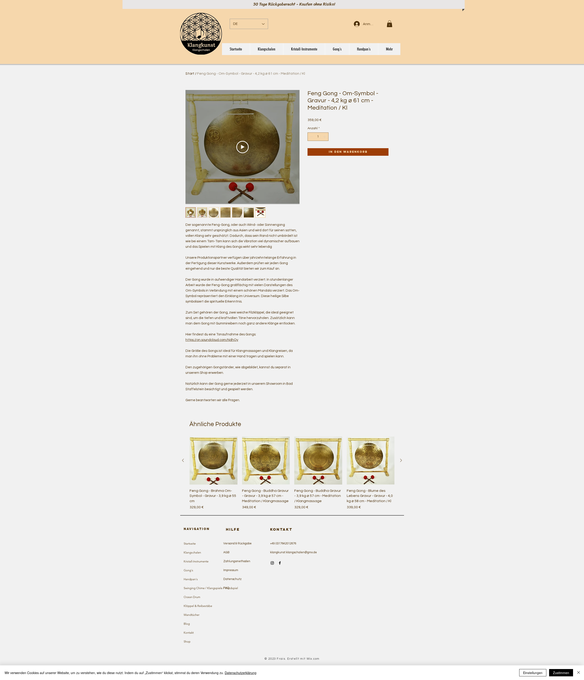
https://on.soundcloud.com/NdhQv (211, 340)
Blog (187, 623)
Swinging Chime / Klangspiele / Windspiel (205, 588)
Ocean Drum (192, 597)
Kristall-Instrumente (196, 561)
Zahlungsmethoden (236, 561)
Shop (187, 641)
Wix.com (313, 658)
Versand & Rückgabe (237, 543)
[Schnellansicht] (213, 461)
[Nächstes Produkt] (401, 460)
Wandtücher (191, 615)
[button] (389, 23)
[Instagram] (272, 563)
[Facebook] (280, 563)
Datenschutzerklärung (240, 672)
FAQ (226, 588)
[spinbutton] (318, 137)
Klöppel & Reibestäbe (198, 606)
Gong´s (188, 570)
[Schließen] (578, 672)
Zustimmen (561, 672)
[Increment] (325, 137)
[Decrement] (311, 137)
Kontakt (189, 632)
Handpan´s (191, 579)
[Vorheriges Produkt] (183, 460)
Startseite (190, 543)
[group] (292, 473)
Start (189, 73)
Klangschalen (192, 552)
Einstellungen (532, 672)
